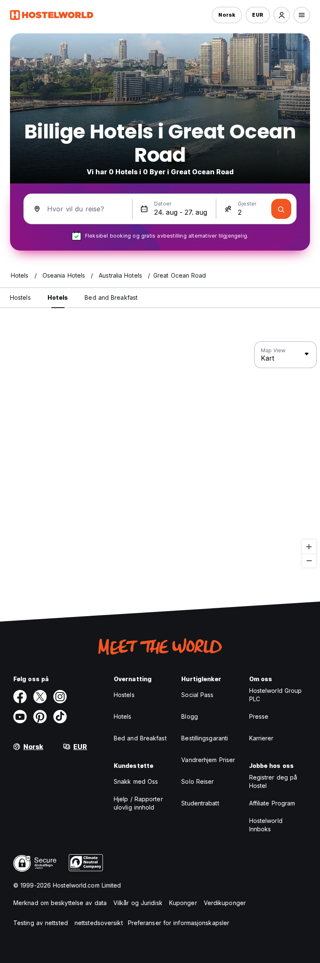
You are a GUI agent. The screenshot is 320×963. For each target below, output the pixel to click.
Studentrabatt (200, 803)
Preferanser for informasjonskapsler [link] (179, 922)
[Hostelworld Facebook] (20, 696)
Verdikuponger (225, 902)
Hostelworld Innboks (265, 825)
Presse (259, 716)
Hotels (123, 716)
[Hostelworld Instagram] (60, 696)
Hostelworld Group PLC (275, 694)
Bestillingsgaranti (204, 738)
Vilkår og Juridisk (137, 902)
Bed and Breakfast (140, 738)
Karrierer (261, 738)
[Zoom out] (309, 560)
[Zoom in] (309, 547)
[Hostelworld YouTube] (20, 716)
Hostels (124, 694)
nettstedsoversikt (99, 922)
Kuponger (183, 902)
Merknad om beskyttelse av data (60, 902)
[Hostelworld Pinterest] (40, 716)
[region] (160, 455)
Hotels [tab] (58, 297)
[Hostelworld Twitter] (40, 696)
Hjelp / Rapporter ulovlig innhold (138, 803)
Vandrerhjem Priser (208, 759)
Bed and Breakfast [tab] (111, 297)
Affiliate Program (272, 803)
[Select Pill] (281, 15)
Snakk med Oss (136, 781)
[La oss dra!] (281, 209)
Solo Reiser (197, 781)
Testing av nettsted (40, 922)
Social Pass (197, 694)
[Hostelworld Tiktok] (60, 716)
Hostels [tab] (20, 297)
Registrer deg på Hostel (273, 781)
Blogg (189, 716)
